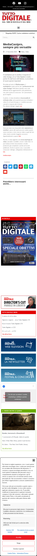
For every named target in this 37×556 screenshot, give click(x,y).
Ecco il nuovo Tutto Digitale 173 (12, 323)
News (23, 52)
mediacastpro (7, 155)
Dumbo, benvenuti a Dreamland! (13, 433)
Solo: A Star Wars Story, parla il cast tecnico (16, 441)
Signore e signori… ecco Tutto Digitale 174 (16, 320)
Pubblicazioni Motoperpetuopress (24, 6)
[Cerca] (33, 37)
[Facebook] (13, 3)
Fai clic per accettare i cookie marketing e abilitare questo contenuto (17, 397)
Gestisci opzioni (18, 549)
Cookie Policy (12, 553)
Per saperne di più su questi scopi (25, 531)
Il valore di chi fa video (9, 316)
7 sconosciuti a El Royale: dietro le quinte (15, 437)
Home (4, 6)
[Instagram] (25, 3)
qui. (21, 106)
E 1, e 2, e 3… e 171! (9, 331)
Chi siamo (10, 6)
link (20, 136)
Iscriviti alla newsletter (19, 9)
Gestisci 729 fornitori (10, 531)
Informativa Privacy (22, 553)
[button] (34, 460)
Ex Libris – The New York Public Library (15, 444)
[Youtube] (19, 3)
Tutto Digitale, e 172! (9, 327)
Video (27, 52)
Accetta (18, 537)
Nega (18, 543)
